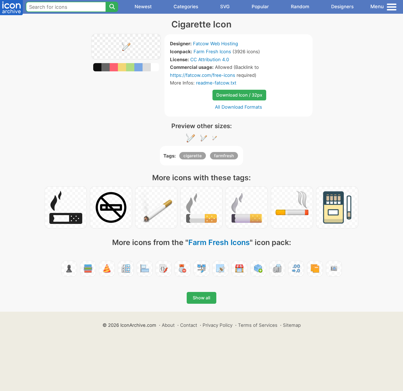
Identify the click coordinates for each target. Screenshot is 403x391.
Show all (201, 297)
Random (300, 6)
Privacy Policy (217, 325)
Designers (342, 6)
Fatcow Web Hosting (215, 43)
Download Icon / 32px (239, 95)
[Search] (112, 7)
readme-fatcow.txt (216, 83)
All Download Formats (238, 107)
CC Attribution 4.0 (209, 59)
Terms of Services (257, 325)
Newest (143, 6)
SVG (225, 6)
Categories (186, 6)
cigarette (192, 155)
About (168, 325)
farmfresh (224, 155)
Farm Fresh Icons (212, 51)
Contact (188, 325)
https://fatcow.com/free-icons (202, 75)
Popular (260, 6)
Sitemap (292, 325)
